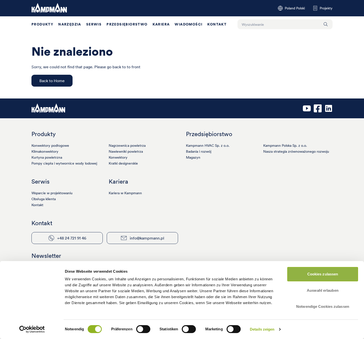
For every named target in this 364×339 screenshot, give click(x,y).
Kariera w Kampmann (125, 193)
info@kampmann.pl (147, 238)
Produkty (42, 24)
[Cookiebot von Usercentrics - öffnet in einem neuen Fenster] (32, 329)
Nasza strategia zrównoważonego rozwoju (296, 151)
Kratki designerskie (123, 163)
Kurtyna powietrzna (46, 157)
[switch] (143, 329)
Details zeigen (262, 329)
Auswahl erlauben (322, 290)
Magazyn (193, 157)
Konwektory (118, 157)
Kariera (161, 24)
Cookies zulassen (322, 274)
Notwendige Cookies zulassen (322, 306)
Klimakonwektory (44, 151)
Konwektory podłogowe (50, 145)
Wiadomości (188, 24)
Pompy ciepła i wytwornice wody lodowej (64, 163)
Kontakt (217, 24)
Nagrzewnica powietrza (127, 145)
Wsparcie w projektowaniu (52, 193)
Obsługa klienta (43, 199)
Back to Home (52, 80)
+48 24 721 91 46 (71, 238)
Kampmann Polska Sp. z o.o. (285, 145)
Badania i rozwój (198, 151)
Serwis (94, 24)
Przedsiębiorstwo (126, 24)
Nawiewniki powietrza (126, 151)
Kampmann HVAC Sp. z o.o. (208, 145)
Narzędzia (69, 24)
